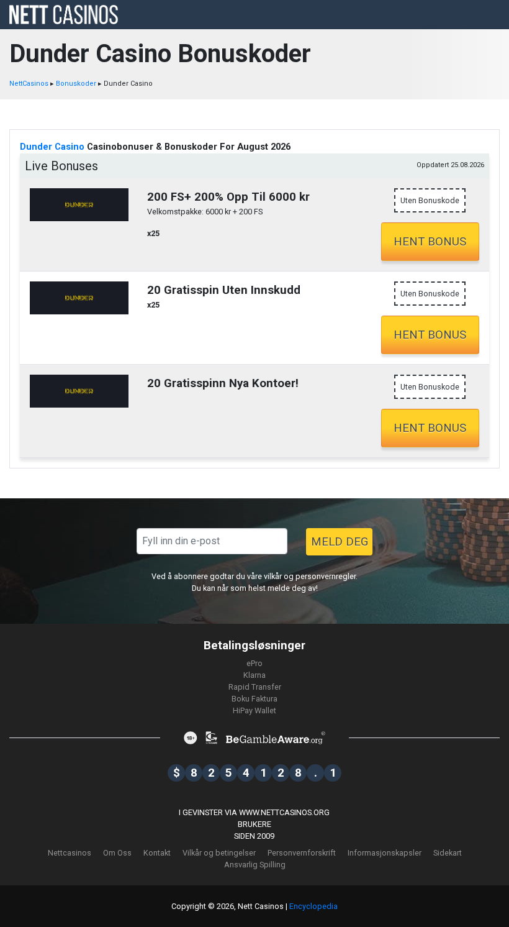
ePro (254, 663)
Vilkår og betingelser (219, 852)
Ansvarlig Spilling (255, 864)
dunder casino (52, 146)
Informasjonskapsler (384, 852)
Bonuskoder (76, 84)
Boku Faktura (254, 698)
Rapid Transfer (254, 687)
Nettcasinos (69, 852)
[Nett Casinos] (63, 13)
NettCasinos (28, 84)
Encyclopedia (313, 906)
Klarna (254, 675)
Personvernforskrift (302, 852)
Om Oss (117, 852)
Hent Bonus (430, 242)
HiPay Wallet (254, 710)
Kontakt (157, 852)
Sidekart (447, 852)
